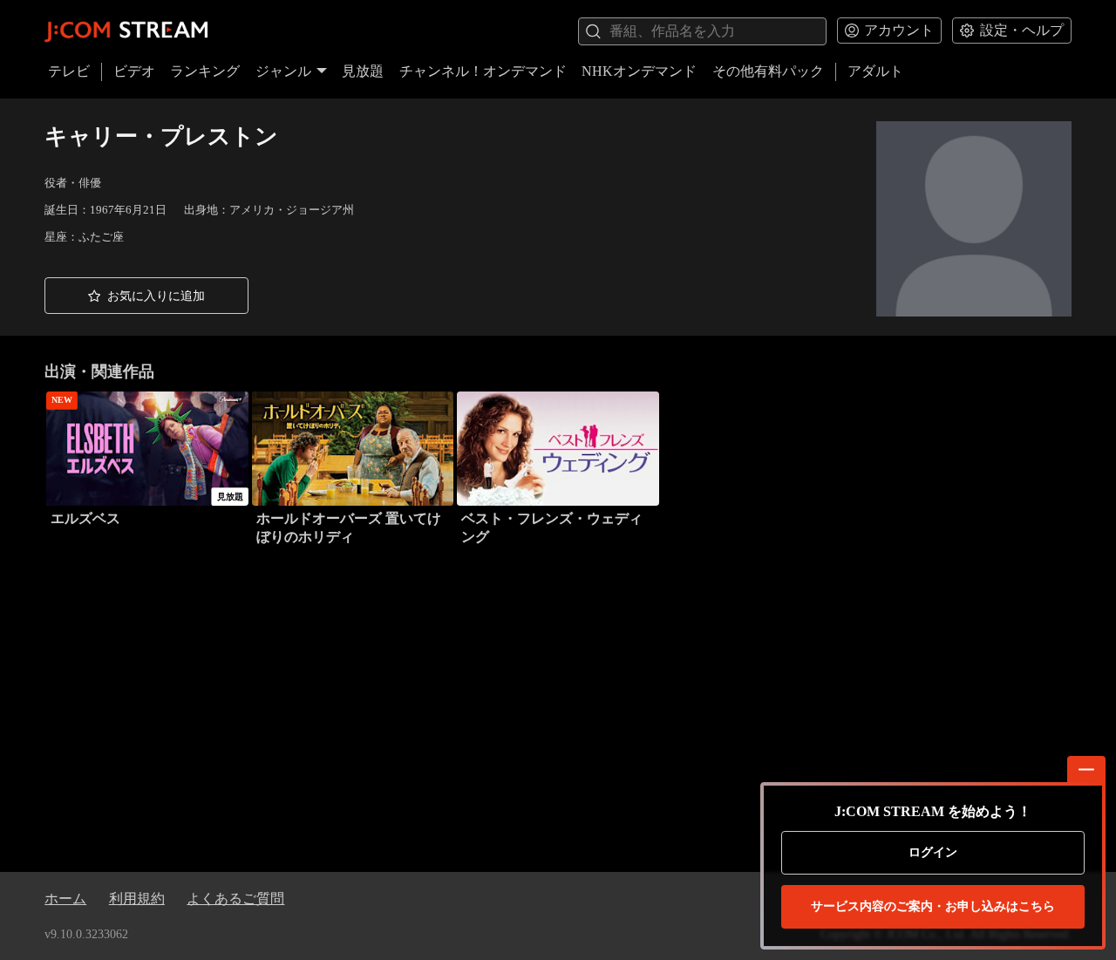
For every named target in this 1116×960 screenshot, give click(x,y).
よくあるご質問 (235, 898)
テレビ (69, 71)
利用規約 (137, 898)
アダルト (875, 71)
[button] (146, 295)
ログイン (932, 852)
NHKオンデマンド (639, 71)
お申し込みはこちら (933, 906)
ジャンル (283, 71)
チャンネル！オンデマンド (483, 71)
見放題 (363, 71)
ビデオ (134, 71)
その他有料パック (768, 71)
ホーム (65, 898)
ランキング (205, 71)
